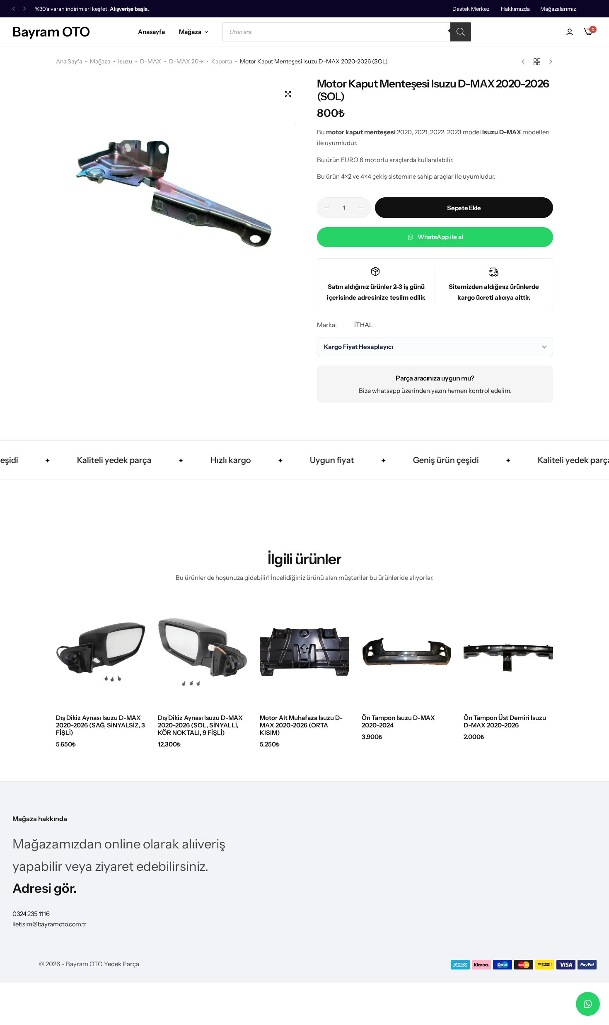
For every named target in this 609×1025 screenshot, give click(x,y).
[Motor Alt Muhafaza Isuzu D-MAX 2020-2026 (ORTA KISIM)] (304, 652)
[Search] (460, 31)
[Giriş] (569, 32)
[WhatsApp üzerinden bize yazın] (588, 1004)
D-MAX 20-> (186, 61)
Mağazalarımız (558, 8)
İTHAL (363, 325)
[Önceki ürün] (525, 61)
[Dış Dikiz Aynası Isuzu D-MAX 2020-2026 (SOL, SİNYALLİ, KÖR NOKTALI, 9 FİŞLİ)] (202, 652)
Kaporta (221, 61)
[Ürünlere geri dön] (537, 61)
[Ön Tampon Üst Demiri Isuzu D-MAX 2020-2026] (508, 652)
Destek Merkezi (471, 8)
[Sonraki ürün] (548, 61)
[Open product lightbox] (288, 94)
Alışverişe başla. (129, 9)
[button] (13, 9)
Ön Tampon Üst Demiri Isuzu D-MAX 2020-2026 (505, 721)
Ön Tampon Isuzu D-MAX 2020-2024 (398, 721)
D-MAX (150, 61)
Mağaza (190, 32)
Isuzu (125, 61)
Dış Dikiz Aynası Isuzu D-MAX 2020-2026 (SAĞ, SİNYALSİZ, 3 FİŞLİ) (100, 725)
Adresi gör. (44, 888)
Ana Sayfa (69, 61)
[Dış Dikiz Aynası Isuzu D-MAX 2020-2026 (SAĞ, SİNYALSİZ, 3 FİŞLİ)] (100, 652)
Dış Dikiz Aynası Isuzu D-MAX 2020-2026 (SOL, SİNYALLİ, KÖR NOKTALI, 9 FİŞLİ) (200, 725)
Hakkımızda (515, 8)
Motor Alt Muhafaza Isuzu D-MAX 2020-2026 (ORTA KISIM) (301, 725)
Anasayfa (151, 32)
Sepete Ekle (464, 208)
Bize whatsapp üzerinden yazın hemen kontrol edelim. (435, 391)
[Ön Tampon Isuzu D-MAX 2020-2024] (406, 652)
